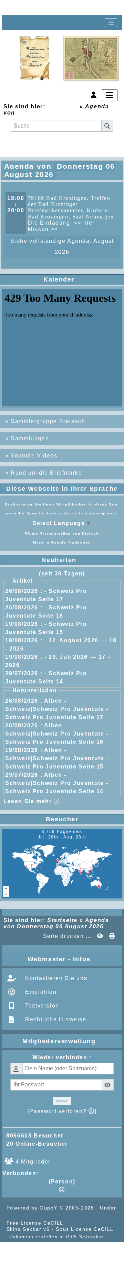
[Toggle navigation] (111, 22)
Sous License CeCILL (84, 1229)
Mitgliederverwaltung (70, 1041)
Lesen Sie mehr (28, 801)
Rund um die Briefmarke (46, 473)
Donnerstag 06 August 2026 (60, 113)
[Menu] (109, 95)
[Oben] (14, 7)
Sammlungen (30, 438)
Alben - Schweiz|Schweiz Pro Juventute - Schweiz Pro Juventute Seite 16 (56, 734)
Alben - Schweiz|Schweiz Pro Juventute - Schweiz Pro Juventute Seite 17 (56, 709)
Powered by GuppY (33, 1208)
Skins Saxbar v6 (28, 1229)
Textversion (41, 1006)
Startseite (62, 106)
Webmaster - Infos (73, 959)
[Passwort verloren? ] (62, 1111)
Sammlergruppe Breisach (48, 421)
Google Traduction (71, 542)
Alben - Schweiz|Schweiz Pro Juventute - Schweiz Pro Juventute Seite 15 (56, 758)
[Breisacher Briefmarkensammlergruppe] (69, 58)
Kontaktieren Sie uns (55, 978)
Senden (62, 1101)
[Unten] (58, 7)
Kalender (81, 279)
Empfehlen (40, 992)
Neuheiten (80, 560)
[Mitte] (36, 7)
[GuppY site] (77, 1223)
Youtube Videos (34, 455)
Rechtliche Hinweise (54, 1019)
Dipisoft (90, 533)
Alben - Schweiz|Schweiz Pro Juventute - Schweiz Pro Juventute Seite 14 (56, 783)
